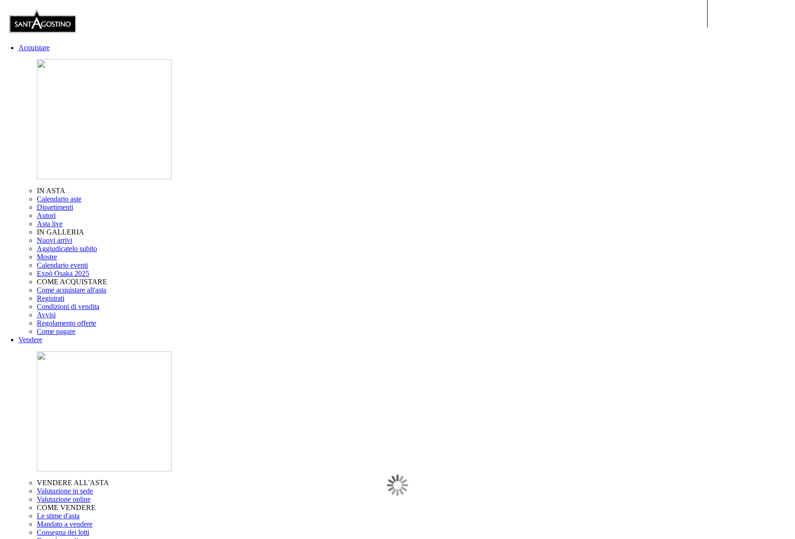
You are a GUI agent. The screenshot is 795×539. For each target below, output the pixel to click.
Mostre (47, 257)
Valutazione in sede (65, 491)
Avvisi (46, 315)
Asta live (50, 224)
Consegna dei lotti (63, 532)
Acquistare (34, 48)
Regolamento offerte (66, 323)
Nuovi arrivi (54, 240)
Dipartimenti (55, 207)
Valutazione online (64, 499)
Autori (46, 215)
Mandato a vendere (64, 524)
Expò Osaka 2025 (63, 273)
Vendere (30, 340)
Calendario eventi (62, 265)
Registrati (50, 298)
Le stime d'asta (58, 516)
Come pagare (56, 331)
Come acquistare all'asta (71, 290)
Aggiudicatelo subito (67, 248)
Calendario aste (59, 199)
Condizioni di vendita (68, 306)
